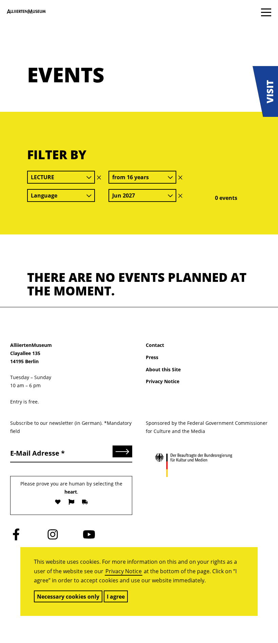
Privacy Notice (123, 571)
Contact (155, 345)
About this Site (163, 369)
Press (152, 357)
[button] (265, 91)
